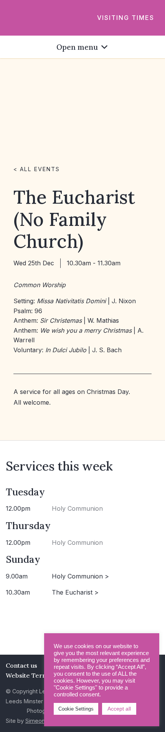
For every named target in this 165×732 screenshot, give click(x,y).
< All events (36, 169)
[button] (77, 47)
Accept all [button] (119, 709)
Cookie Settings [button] (76, 709)
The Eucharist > (75, 592)
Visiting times (125, 17)
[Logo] (17, 17)
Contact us (21, 665)
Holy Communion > (80, 576)
